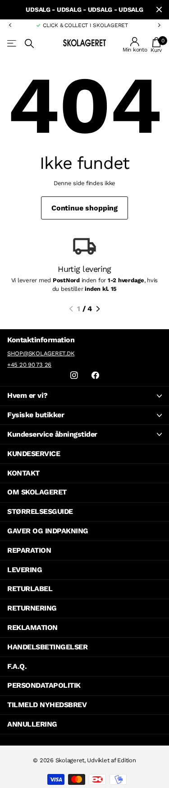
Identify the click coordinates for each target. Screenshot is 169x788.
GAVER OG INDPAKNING (47, 531)
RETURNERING (32, 608)
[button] (10, 25)
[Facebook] (95, 375)
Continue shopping (84, 208)
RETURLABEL (29, 588)
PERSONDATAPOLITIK (44, 685)
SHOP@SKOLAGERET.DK (40, 353)
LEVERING (24, 569)
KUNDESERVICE (33, 453)
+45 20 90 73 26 (29, 364)
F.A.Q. (17, 666)
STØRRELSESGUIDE (40, 511)
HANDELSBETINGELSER (47, 647)
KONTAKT (23, 473)
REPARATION (29, 550)
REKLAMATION (32, 627)
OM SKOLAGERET (37, 492)
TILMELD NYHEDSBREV (47, 704)
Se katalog (12, 43)
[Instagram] (74, 375)
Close (159, 9)
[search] (29, 43)
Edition (126, 760)
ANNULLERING (32, 724)
